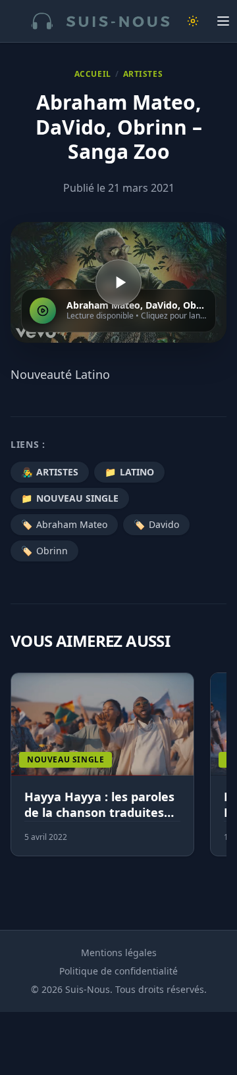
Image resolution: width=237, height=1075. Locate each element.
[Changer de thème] (193, 21)
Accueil (92, 74)
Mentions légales (119, 952)
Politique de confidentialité (118, 971)
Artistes (143, 74)
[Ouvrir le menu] (223, 21)
